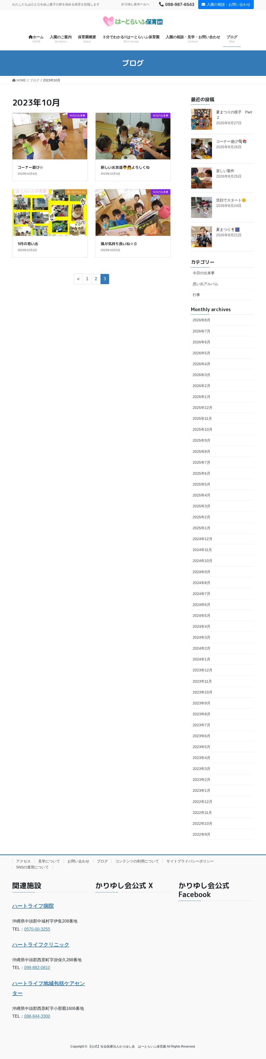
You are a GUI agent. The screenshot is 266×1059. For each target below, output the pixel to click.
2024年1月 (201, 659)
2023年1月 (201, 790)
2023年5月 (201, 747)
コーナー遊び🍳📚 (231, 141)
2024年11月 (202, 550)
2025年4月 (201, 495)
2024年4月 (201, 626)
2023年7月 (201, 725)
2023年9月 (201, 703)
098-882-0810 (37, 967)
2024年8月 (201, 583)
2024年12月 (202, 539)
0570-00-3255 (37, 929)
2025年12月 (202, 408)
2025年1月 (201, 528)
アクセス (23, 861)
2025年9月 (201, 440)
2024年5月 (201, 615)
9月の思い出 (28, 243)
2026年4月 (201, 364)
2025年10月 (202, 429)
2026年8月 (201, 320)
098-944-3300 (37, 1016)
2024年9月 (201, 572)
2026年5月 (201, 353)
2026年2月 (201, 386)
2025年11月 (202, 418)
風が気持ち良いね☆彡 (119, 243)
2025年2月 (201, 517)
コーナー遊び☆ (30, 167)
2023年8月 (201, 714)
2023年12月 (202, 670)
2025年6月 (201, 473)
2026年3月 (201, 375)
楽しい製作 (225, 171)
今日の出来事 (204, 273)
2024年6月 (201, 605)
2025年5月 (201, 484)
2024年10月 (202, 561)
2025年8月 (201, 451)
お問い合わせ (78, 861)
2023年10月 (202, 692)
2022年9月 (201, 834)
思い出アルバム (205, 284)
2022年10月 (202, 823)
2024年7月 (201, 594)
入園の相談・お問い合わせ (228, 4)
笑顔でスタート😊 (231, 200)
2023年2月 (201, 779)
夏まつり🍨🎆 (228, 229)
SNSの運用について (32, 867)
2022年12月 (202, 802)
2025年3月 (201, 506)
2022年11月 (202, 812)
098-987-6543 (179, 4)
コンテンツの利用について (137, 861)
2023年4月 (201, 758)
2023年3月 (201, 769)
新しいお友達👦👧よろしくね (125, 167)
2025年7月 (201, 462)
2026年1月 (201, 397)
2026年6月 (201, 342)
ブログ (102, 861)
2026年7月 (201, 331)
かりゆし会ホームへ (135, 4)
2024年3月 (201, 637)
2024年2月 (201, 648)
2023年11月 (202, 681)
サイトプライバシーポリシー (190, 861)
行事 (196, 295)
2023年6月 (201, 736)
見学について (49, 861)
